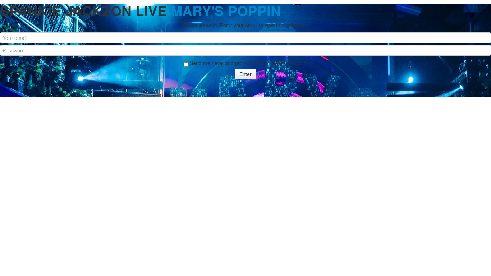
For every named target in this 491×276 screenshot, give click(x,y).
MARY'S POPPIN (226, 10)
